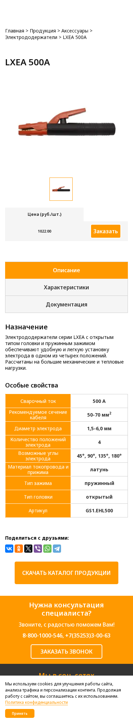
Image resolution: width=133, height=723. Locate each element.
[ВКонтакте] (9, 548)
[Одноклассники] (19, 548)
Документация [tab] (66, 304)
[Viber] (38, 548)
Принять (20, 713)
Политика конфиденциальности (36, 702)
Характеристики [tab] (66, 287)
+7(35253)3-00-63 (87, 635)
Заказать (105, 231)
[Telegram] (57, 548)
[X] (28, 548)
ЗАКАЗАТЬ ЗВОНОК (66, 651)
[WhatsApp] (47, 548)
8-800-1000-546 (42, 635)
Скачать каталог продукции (66, 573)
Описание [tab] (66, 270)
